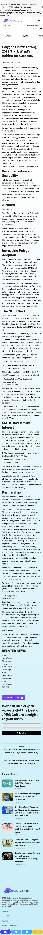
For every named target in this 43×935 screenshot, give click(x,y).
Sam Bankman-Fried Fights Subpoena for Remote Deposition (27, 797)
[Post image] (7, 783)
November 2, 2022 (10, 463)
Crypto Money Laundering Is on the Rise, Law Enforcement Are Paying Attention (27, 857)
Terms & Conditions (9, 926)
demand (33, 602)
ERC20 (5, 479)
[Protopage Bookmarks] (5, 932)
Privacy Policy (7, 930)
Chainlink (32, 146)
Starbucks (6, 512)
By (8, 62)
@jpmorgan (16, 366)
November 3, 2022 (10, 385)
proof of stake (21, 180)
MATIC (13, 68)
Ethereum (33, 73)
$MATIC (22, 456)
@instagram (28, 366)
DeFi (22, 113)
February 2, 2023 (9, 598)
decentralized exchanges (16, 488)
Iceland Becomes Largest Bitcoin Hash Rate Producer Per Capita (27, 842)
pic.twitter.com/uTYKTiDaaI (13, 592)
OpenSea (30, 391)
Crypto (25, 36)
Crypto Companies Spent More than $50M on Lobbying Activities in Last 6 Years (27, 828)
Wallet (16, 394)
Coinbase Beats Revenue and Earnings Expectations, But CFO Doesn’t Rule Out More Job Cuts (27, 811)
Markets (5, 655)
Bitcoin (9, 36)
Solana (37, 391)
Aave (4, 547)
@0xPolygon (21, 355)
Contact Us (6, 916)
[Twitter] (16, 932)
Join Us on (11, 698)
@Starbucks (13, 586)
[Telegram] (27, 932)
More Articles (8, 209)
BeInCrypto (33, 166)
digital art (27, 400)
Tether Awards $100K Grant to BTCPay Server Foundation (27, 783)
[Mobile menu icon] (39, 21)
